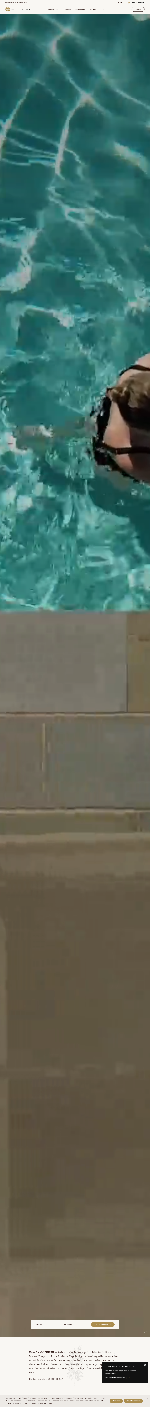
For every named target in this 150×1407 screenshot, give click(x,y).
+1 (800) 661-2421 (56, 1379)
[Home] (17, 11)
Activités (93, 9)
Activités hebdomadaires (115, 1378)
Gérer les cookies (133, 1401)
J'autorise (116, 1401)
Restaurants (80, 9)
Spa (102, 9)
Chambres (67, 9)
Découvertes (53, 9)
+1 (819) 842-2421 (21, 2)
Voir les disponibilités (102, 1324)
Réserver (138, 9)
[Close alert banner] (145, 1365)
